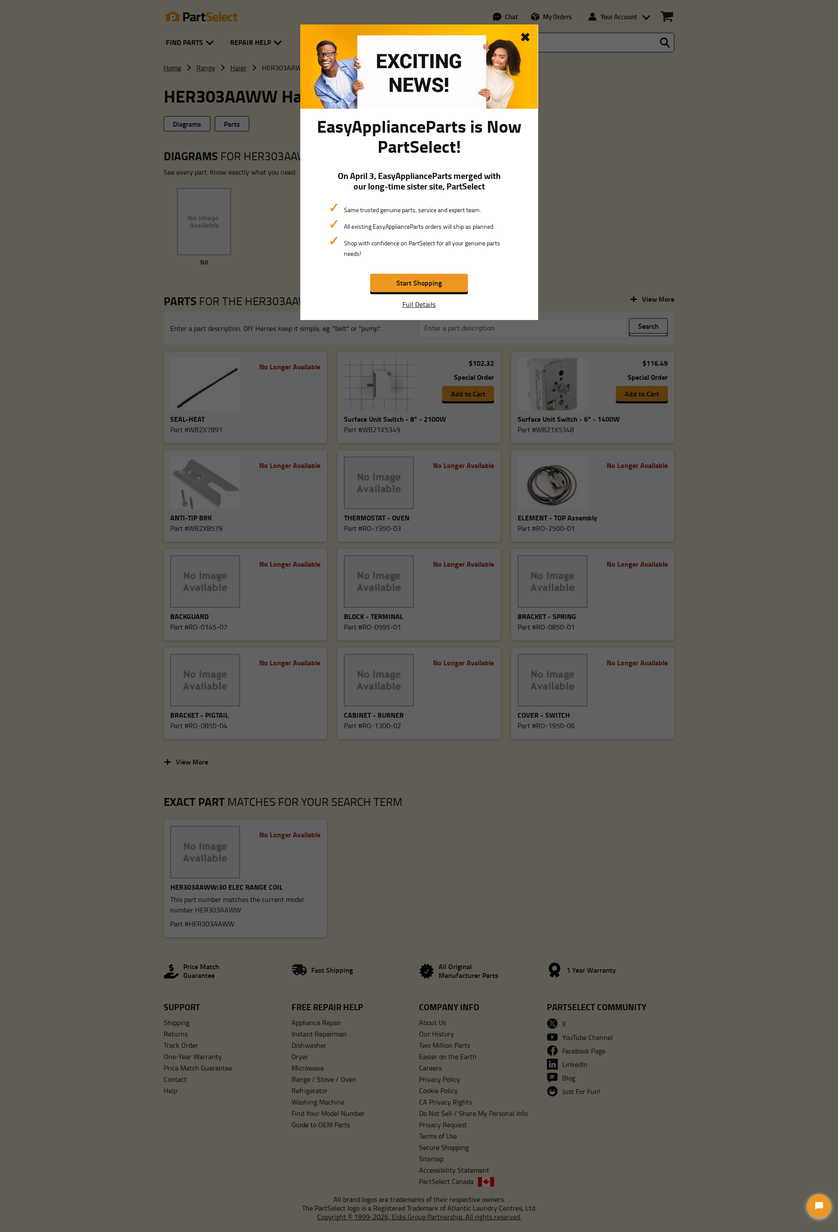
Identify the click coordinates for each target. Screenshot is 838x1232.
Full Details (419, 304)
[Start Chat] (819, 1206)
